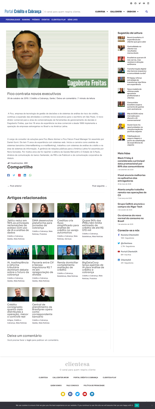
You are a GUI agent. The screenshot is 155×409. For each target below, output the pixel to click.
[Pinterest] (19, 175)
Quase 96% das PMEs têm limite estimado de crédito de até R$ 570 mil (93, 225)
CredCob (131, 11)
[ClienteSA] (119, 260)
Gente (52, 98)
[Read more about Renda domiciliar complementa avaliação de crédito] (68, 252)
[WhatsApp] (30, 175)
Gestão (10, 239)
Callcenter (116, 11)
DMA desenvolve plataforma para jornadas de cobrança (42, 224)
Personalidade (13, 20)
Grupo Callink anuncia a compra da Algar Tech (131, 205)
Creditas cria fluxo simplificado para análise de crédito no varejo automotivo (68, 226)
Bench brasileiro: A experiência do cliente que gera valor (136, 39)
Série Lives (73, 20)
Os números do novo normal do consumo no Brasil (131, 218)
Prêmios (36, 20)
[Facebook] (8, 175)
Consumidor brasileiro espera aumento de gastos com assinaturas (135, 105)
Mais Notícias (19, 239)
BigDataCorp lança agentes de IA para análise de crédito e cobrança (93, 267)
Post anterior (15, 186)
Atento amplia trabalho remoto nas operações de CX (132, 192)
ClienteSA (100, 11)
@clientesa (126, 243)
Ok (137, 405)
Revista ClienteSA (130, 235)
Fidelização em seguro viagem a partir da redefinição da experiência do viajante (136, 140)
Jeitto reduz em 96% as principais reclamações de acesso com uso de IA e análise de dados (18, 226)
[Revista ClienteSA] (119, 235)
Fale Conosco (72, 385)
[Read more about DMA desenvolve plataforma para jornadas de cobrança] (43, 210)
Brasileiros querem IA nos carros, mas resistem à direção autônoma (136, 61)
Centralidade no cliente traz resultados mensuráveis (134, 49)
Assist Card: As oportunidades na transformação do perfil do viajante (135, 128)
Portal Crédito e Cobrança (86, 377)
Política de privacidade (94, 385)
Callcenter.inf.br (61, 377)
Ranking (26, 20)
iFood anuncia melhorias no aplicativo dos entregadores (131, 178)
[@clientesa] (119, 243)
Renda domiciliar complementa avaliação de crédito (67, 266)
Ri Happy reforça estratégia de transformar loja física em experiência (136, 81)
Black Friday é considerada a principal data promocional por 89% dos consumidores (131, 162)
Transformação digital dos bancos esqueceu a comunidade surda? (136, 71)
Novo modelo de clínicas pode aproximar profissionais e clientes (134, 93)
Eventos (46, 20)
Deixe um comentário (66, 98)
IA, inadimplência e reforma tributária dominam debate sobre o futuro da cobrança (18, 268)
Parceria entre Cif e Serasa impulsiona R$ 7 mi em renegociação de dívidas (43, 268)
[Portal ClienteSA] (119, 251)
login (29, 340)
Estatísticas (86, 236)
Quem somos (56, 385)
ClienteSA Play (58, 20)
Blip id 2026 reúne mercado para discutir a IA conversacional (135, 117)
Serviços (68, 239)
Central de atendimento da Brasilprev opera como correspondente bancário (42, 310)
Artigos (10, 320)
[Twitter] (14, 175)
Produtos (43, 234)
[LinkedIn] (25, 175)
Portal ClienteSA (129, 251)
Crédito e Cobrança (39, 98)
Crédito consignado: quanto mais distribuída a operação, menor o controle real (17, 310)
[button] (147, 12)
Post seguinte (99, 186)
